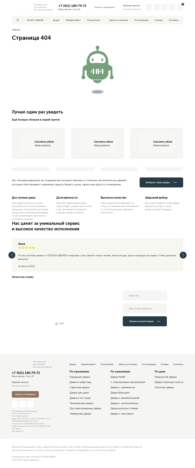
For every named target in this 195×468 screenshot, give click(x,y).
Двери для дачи (79, 392)
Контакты (178, 364)
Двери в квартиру (80, 382)
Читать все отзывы (22, 276)
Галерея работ (88, 364)
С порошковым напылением (127, 382)
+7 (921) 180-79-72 (26, 373)
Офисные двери (79, 387)
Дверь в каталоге (43, 145)
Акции (73, 364)
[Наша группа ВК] (172, 7)
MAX (61, 323)
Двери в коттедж (80, 398)
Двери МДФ (117, 376)
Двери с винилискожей (124, 398)
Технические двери (81, 403)
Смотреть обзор (44, 141)
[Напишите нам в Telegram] (164, 7)
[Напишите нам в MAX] (156, 7)
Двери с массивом (121, 413)
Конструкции (149, 364)
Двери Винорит (120, 392)
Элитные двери (164, 387)
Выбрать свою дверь (158, 182)
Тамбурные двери (80, 413)
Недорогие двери (166, 376)
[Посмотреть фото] (31, 169)
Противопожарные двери (85, 408)
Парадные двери (80, 376)
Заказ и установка (127, 364)
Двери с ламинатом (122, 387)
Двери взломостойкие (124, 408)
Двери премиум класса (169, 382)
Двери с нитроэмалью (124, 403)
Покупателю (107, 364)
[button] (104, 7)
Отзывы (164, 364)
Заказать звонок (131, 5)
